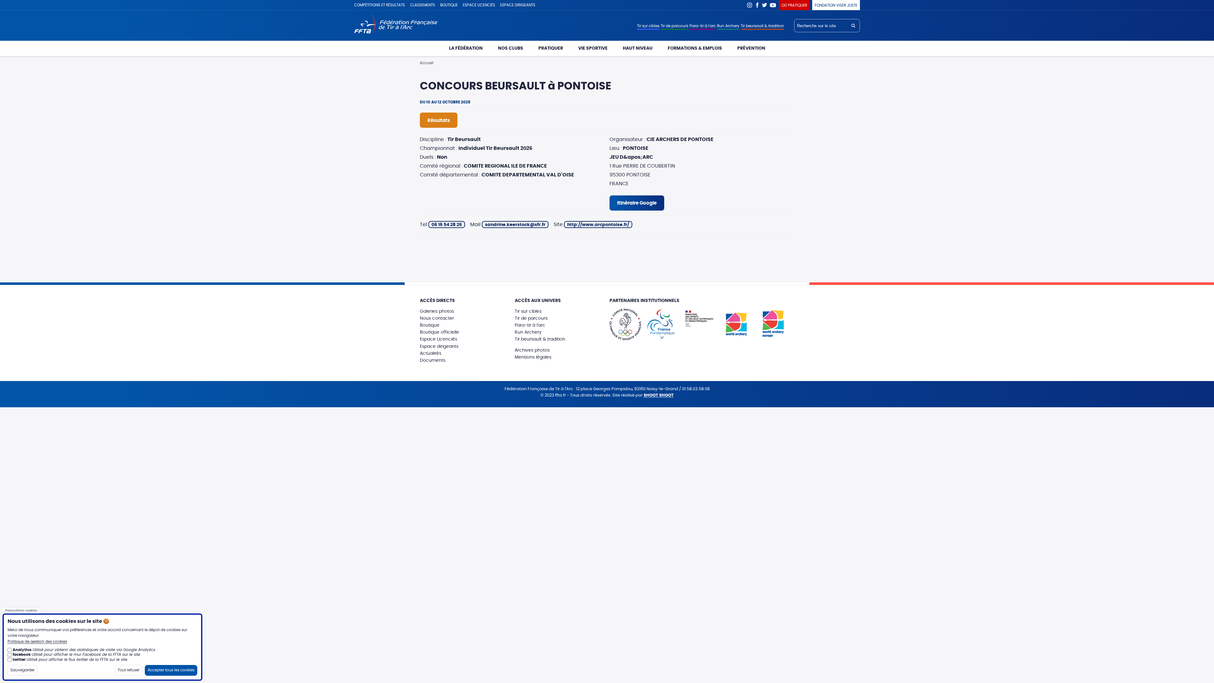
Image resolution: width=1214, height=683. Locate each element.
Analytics (22, 650)
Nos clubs (510, 48)
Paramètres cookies (21, 610)
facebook (22, 654)
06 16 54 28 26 (447, 225)
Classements (422, 5)
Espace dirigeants (517, 5)
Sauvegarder (22, 670)
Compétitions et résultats (379, 5)
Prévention (751, 48)
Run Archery (728, 26)
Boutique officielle (439, 332)
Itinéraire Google (637, 203)
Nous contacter (437, 318)
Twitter (764, 5)
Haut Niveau (638, 48)
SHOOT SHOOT (659, 395)
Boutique (449, 5)
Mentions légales (533, 357)
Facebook (757, 5)
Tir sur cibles (648, 26)
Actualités (430, 353)
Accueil (426, 63)
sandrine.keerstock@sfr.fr (515, 225)
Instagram (749, 5)
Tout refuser (128, 670)
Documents (432, 360)
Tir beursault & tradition (762, 26)
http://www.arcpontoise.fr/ (598, 225)
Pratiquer (550, 48)
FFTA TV (773, 5)
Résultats (438, 120)
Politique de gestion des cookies (37, 641)
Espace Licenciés (438, 339)
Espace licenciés (479, 5)
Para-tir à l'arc (703, 26)
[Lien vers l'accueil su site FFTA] (396, 24)
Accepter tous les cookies (171, 670)
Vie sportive (593, 48)
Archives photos (532, 350)
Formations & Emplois (695, 48)
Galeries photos (437, 311)
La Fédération (466, 48)
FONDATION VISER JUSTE (836, 5)
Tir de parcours (674, 26)
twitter (19, 659)
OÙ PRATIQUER (794, 5)
